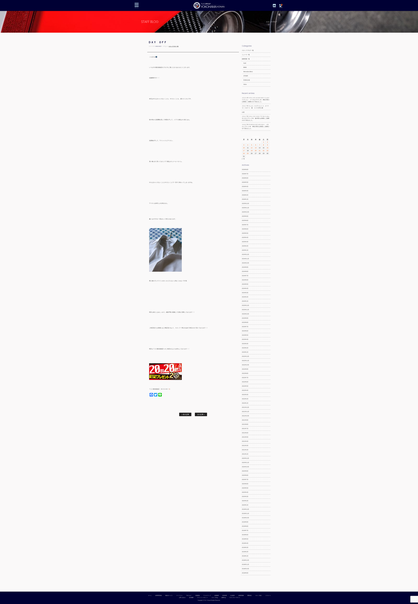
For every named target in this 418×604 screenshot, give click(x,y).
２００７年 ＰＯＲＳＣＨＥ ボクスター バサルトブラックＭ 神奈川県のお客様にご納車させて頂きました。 (255, 126)
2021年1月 (245, 454)
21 (259, 150)
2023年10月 (245, 314)
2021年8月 (245, 424)
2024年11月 (245, 258)
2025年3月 (245, 241)
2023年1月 (245, 352)
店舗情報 (197, 595)
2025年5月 (245, 233)
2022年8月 (245, 373)
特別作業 (224, 595)
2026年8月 (245, 169)
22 (263, 150)
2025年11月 (245, 208)
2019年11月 (245, 513)
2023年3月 (245, 343)
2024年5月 (245, 284)
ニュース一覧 (246, 54)
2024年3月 (245, 292)
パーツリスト (179, 595)
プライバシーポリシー (202, 597)
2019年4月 (245, 543)
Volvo (245, 84)
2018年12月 (245, 560)
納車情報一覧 (246, 59)
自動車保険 (241, 595)
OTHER (245, 76)
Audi (244, 63)
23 (267, 150)
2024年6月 (245, 280)
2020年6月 (245, 484)
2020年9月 (245, 471)
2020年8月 (245, 475)
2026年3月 (245, 191)
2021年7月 (245, 428)
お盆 (243, 112)
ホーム (150, 595)
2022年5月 (245, 386)
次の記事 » (201, 414)
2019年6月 (245, 535)
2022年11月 (245, 360)
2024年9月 (245, 267)
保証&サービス (169, 595)
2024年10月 (245, 263)
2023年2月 (245, 348)
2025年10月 (245, 212)
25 (248, 153)
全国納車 (216, 595)
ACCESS (280, 7)
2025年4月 (245, 237)
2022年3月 (245, 394)
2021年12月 (245, 407)
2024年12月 (245, 254)
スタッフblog (215, 597)
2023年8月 (245, 322)
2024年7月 (245, 275)
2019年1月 (245, 556)
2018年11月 (245, 564)
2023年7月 (245, 326)
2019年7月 (245, 530)
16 (267, 148)
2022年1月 (245, 403)
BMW (245, 67)
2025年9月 (245, 216)
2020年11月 (245, 462)
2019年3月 (245, 547)
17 (244, 150)
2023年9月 (245, 318)
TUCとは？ (189, 595)
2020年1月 (245, 505)
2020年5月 (245, 488)
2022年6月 (245, 382)
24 (244, 153)
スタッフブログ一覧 (173, 46)
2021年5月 (245, 437)
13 (256, 148)
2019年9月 (245, 522)
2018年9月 (245, 573)
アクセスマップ (207, 595)
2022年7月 (245, 377)
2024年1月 (245, 301)
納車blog (224, 597)
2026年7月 (245, 174)
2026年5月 (245, 182)
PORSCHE (246, 80)
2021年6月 (245, 433)
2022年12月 (245, 356)
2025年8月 (245, 220)
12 (252, 148)
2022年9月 (245, 369)
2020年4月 (245, 492)
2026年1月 (245, 199)
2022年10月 (245, 365)
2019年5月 (245, 539)
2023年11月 (245, 309)
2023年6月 (245, 331)
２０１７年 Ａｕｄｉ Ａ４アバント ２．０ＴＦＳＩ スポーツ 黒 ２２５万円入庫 (255, 107)
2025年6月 (245, 229)
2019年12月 (245, 509)
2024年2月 (245, 297)
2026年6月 (245, 178)
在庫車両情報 (158, 595)
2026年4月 (245, 186)
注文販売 (232, 595)
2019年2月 (245, 551)
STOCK (274, 7)
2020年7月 (245, 479)
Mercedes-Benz (248, 71)
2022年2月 (245, 399)
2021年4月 (245, 441)
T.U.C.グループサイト (234, 597)
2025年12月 (245, 203)
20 (256, 150)
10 (244, 148)
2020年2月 (245, 501)
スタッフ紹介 (258, 595)
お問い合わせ (182, 597)
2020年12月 (245, 458)
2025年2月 (245, 246)
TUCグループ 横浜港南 (209, 5)
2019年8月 (245, 526)
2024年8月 (245, 271)
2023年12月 (245, 305)
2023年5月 (245, 335)
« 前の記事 (185, 414)
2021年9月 (245, 420)
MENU (138, 5)
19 (252, 150)
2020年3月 (245, 496)
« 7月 (243, 159)
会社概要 (191, 597)
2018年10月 (245, 568)
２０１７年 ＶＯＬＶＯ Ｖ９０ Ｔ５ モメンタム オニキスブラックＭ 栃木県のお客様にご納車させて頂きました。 (256, 118)
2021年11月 (245, 411)
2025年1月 (245, 250)
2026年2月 (245, 195)
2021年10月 (245, 416)
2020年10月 (245, 467)
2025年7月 (245, 225)
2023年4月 (245, 339)
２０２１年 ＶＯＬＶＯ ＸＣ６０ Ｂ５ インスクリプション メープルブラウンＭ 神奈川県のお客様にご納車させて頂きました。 (255, 99)
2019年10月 (245, 518)
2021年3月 (245, 445)
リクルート (268, 595)
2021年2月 (245, 450)
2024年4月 (245, 288)
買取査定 (249, 595)
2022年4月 (245, 390)
